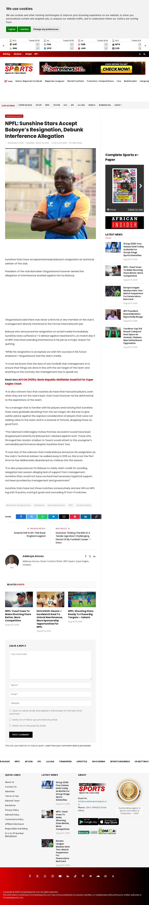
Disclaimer (10, 805)
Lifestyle (82, 761)
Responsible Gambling (16, 828)
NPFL (47, 105)
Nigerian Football (32, 81)
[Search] (144, 54)
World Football (75, 81)
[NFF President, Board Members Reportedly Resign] (113, 314)
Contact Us (11, 786)
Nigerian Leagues (54, 81)
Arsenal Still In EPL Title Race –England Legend (29, 534)
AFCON (56, 105)
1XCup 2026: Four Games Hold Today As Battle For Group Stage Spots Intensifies (133, 249)
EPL (72, 105)
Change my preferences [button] (45, 29)
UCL (65, 105)
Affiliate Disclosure (14, 824)
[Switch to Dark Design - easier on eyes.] (140, 54)
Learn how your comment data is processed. (68, 745)
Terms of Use (12, 796)
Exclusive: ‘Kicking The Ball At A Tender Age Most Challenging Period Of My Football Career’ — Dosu (73, 537)
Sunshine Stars (84, 505)
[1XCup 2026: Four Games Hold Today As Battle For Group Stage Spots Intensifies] (113, 247)
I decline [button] (24, 29)
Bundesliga (105, 105)
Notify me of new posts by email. (29, 725)
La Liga (81, 105)
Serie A (91, 105)
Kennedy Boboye (56, 505)
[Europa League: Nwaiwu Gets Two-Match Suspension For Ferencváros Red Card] (113, 291)
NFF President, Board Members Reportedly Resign (133, 314)
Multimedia (130, 81)
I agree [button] (11, 29)
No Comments (60, 143)
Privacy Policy (12, 810)
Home (18, 81)
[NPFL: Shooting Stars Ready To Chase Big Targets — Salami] (82, 599)
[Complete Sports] (19, 68)
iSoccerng (98, 761)
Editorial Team (12, 800)
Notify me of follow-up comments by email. (35, 719)
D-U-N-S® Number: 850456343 (14, 835)
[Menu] (8, 81)
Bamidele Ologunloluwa (19, 505)
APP (36, 54)
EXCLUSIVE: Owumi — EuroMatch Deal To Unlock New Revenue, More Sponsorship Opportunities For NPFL (50, 619)
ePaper (28, 54)
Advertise (10, 791)
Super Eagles (25, 105)
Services (17, 54)
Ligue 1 (118, 105)
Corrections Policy (14, 819)
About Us (9, 782)
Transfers (92, 81)
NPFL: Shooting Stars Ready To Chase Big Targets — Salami (80, 614)
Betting (6, 54)
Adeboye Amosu (33, 556)
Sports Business (120, 761)
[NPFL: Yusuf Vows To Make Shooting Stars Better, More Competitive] (19, 599)
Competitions (106, 81)
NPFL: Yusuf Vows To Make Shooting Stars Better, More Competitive (18, 616)
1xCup (39, 105)
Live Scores (8, 105)
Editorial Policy (12, 814)
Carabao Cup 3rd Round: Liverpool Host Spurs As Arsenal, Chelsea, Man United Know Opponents (132, 336)
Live (119, 81)
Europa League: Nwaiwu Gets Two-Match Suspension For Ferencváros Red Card (133, 293)
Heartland (39, 505)
